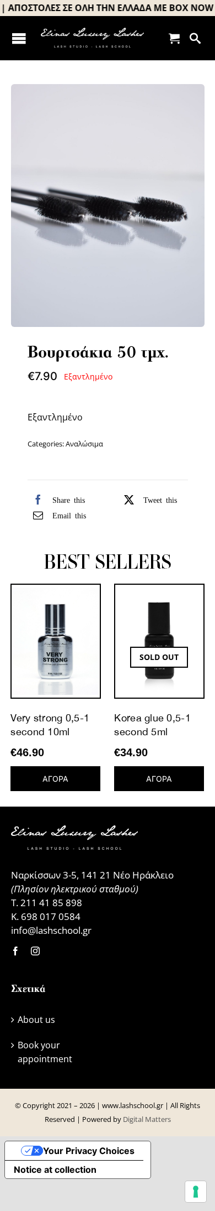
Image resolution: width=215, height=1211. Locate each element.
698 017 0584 (50, 916)
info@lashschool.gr (51, 930)
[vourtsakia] (108, 205)
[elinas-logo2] (92, 30)
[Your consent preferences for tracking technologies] (195, 1191)
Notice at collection (55, 1169)
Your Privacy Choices (89, 1150)
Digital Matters (147, 1119)
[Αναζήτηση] (195, 38)
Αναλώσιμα (84, 444)
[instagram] (35, 951)
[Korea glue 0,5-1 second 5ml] (159, 591)
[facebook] (15, 951)
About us (36, 1020)
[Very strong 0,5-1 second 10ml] (55, 591)
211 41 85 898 (51, 902)
